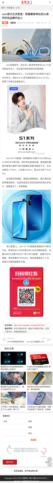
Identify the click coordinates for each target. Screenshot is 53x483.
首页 (3, 8)
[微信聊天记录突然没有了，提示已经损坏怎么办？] (13, 378)
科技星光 (10, 8)
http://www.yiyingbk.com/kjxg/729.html (29, 325)
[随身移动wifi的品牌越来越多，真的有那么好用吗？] (13, 358)
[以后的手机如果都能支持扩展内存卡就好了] (39, 358)
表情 (47, 462)
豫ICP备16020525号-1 (38, 478)
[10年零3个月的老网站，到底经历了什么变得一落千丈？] (13, 398)
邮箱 (30, 427)
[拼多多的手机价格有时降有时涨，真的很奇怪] (39, 378)
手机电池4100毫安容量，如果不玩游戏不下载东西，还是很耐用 (39, 409)
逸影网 (13, 23)
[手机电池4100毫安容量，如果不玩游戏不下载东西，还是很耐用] (39, 398)
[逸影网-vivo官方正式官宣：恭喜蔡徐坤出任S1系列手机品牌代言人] (26, 3)
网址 (30, 433)
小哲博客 (23, 481)
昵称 (30, 421)
